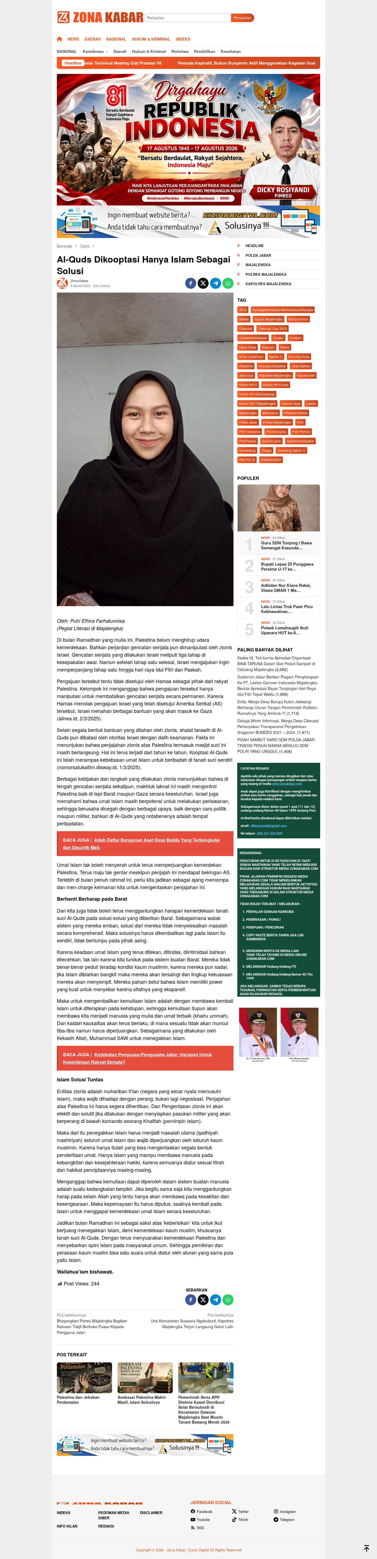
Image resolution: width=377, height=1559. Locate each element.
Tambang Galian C (291, 450)
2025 (243, 309)
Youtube (203, 1519)
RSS (200, 1527)
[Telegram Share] (215, 283)
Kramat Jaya (291, 403)
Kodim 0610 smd (275, 384)
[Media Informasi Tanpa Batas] (100, 17)
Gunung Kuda (298, 356)
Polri (300, 421)
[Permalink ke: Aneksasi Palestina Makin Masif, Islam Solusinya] (145, 1377)
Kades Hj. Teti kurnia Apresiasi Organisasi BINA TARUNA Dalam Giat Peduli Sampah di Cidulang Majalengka (276, 663)
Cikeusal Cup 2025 (272, 328)
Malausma (270, 412)
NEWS (265, 538)
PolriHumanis (276, 431)
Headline (255, 245)
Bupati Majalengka (268, 318)
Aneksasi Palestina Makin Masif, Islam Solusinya (142, 1399)
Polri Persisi (301, 431)
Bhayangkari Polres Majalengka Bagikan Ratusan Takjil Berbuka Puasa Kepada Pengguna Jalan (92, 1323)
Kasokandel (306, 375)
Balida (244, 318)
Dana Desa (247, 346)
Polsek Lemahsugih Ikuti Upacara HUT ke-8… (284, 630)
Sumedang (247, 450)
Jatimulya (246, 375)
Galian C (276, 356)
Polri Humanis (249, 431)
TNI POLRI (247, 459)
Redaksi (106, 1526)
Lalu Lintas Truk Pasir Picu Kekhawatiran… (287, 609)
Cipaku (278, 337)
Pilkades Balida (295, 412)
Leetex (311, 403)
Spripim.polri (271, 440)
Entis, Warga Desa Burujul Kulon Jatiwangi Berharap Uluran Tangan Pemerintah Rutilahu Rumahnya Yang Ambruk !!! (277, 707)
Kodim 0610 (248, 384)
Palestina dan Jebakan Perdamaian (78, 1399)
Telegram (287, 1519)
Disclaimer (151, 1512)
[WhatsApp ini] (227, 283)
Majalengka (258, 264)
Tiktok (243, 1519)
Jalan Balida (300, 365)
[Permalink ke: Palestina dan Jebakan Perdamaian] (84, 1377)
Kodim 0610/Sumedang (257, 393)
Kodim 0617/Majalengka (257, 403)
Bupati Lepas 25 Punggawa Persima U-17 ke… (287, 566)
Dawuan (268, 346)
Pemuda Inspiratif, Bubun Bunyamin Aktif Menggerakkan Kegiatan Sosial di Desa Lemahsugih (187, 62)
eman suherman (251, 356)
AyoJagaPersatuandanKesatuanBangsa (283, 309)
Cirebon (296, 337)
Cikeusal (245, 328)
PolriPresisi (247, 440)
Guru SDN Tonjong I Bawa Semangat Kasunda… (286, 545)
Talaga (266, 450)
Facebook (205, 1511)
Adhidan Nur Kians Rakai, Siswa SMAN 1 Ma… (286, 587)
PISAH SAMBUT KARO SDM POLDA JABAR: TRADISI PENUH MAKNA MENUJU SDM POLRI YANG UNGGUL (276, 745)
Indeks (63, 1512)
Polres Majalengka (266, 274)
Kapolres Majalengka (268, 283)
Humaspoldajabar (272, 365)
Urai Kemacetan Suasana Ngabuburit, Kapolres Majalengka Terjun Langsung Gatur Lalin (192, 1320)
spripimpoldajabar (300, 440)
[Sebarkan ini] (190, 283)
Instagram (288, 1511)
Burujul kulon (298, 318)
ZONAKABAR (271, 459)
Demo (285, 346)
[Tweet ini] (203, 283)
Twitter (243, 1511)
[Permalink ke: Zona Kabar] (62, 282)
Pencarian (242, 17)
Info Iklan (67, 1526)
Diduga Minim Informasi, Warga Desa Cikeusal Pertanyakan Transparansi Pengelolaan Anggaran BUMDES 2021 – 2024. (277, 726)
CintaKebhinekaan (253, 337)
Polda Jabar (258, 255)
